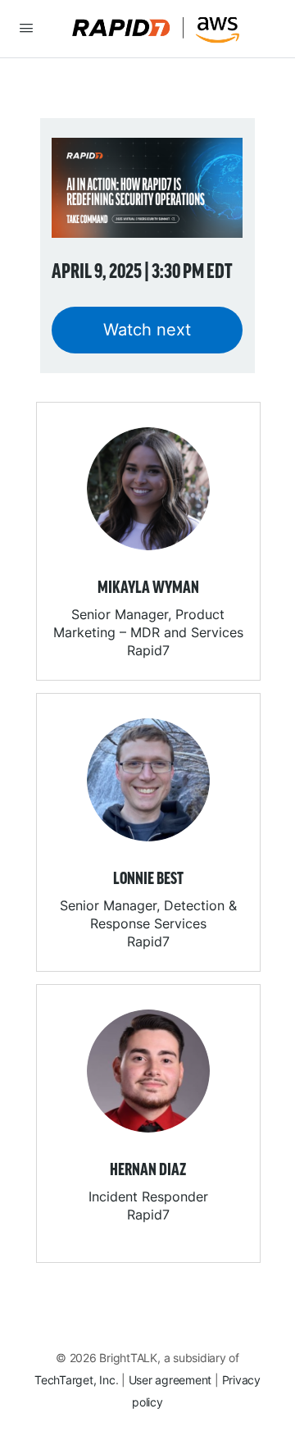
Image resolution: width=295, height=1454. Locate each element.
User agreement (170, 1380)
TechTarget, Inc (74, 1380)
